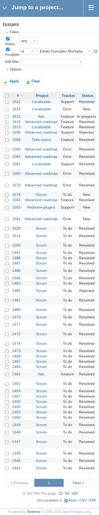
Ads (41, 116)
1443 (16, 468)
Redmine (33, 512)
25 (61, 493)
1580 (16, 173)
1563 (16, 207)
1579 (16, 185)
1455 (16, 407)
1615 (16, 116)
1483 (16, 283)
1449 (16, 425)
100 (74, 493)
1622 (16, 102)
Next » (78, 483)
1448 (16, 432)
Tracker (68, 95)
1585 (16, 149)
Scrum (41, 194)
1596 (16, 132)
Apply (14, 81)
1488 (16, 258)
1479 (16, 317)
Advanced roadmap (41, 122)
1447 (16, 442)
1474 (16, 343)
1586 (16, 140)
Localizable (41, 102)
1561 (16, 219)
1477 (16, 324)
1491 (16, 253)
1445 (16, 461)
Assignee (12, 54)
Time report (41, 140)
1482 (16, 291)
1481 (16, 300)
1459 (16, 391)
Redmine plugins (41, 207)
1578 (16, 194)
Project (42, 95)
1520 (16, 228)
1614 (16, 122)
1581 (16, 164)
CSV (83, 500)
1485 (16, 278)
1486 (16, 270)
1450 (16, 417)
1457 (16, 396)
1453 (16, 412)
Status (10, 44)
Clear (35, 81)
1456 (16, 401)
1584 (16, 156)
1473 (16, 351)
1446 (16, 453)
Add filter (12, 62)
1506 (16, 245)
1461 (16, 383)
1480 (16, 310)
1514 (16, 236)
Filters (14, 32)
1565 (16, 200)
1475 (16, 334)
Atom (72, 500)
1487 (16, 263)
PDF (92, 500)
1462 (16, 374)
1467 (16, 361)
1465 (16, 367)
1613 (16, 127)
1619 (16, 109)
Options (16, 69)
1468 (16, 356)
